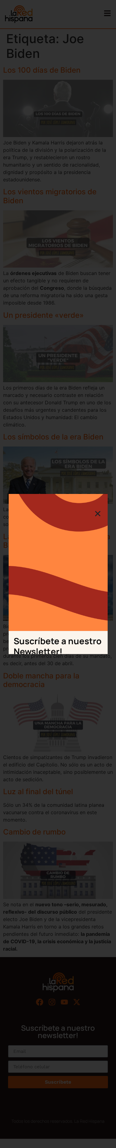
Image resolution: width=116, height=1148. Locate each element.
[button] (97, 513)
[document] (58, 574)
